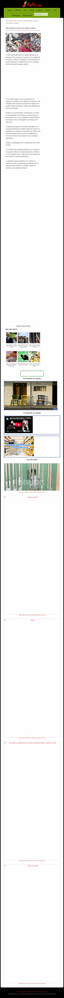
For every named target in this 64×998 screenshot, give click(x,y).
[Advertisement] (23, 79)
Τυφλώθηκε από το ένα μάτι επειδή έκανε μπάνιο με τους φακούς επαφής (32, 860)
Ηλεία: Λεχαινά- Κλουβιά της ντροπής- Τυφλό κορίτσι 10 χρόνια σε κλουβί (32, 492)
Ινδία (31, 30)
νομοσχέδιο (35, 30)
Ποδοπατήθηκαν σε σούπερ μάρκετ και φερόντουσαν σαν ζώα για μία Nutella (32, 983)
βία (20, 30)
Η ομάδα (28, 991)
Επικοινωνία (35, 991)
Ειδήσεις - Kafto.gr (32, 4)
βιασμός (22, 30)
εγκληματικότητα (27, 30)
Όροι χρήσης (43, 991)
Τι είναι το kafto (21, 991)
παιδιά (38, 30)
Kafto (19, 993)
